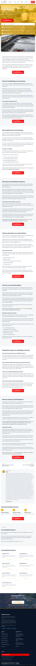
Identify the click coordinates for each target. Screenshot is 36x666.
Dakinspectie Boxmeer (4, 636)
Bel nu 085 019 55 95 (6, 654)
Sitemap (34, 664)
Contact (26, 1)
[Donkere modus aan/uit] (30, 2)
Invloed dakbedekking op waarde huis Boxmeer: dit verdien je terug (19, 635)
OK (17, 663)
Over (15, 1)
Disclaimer (30, 664)
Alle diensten (3, 646)
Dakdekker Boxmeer (5, 2)
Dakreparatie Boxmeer (4, 642)
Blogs (22, 1)
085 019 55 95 (25, 168)
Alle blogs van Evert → (9, 501)
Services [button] (10, 1)
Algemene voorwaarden (22, 664)
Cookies (27, 664)
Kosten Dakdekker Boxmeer (5, 644)
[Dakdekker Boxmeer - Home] (1, 2)
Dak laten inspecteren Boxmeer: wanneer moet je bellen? (20, 639)
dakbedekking (18, 91)
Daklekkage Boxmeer (4, 638)
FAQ (18, 1)
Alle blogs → (17, 646)
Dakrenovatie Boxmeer (4, 640)
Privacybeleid (5, 663)
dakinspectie (20, 150)
